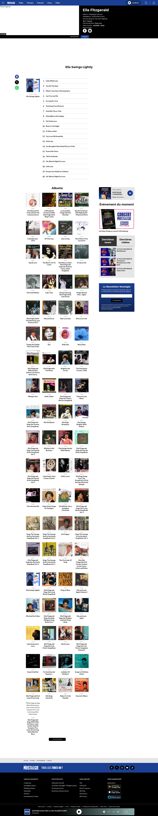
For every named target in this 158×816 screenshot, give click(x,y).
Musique (30, 3)
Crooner (96, 25)
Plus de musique (126, 811)
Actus (49, 3)
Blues (102, 25)
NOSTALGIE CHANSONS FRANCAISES (117, 193)
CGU (67, 806)
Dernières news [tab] (108, 241)
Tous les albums (57, 739)
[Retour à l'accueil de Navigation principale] (11, 3)
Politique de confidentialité (90, 806)
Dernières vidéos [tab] (125, 241)
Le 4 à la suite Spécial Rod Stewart (124, 250)
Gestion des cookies (114, 806)
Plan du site (41, 806)
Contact (49, 806)
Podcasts (40, 3)
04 (91, 14)
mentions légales (116, 307)
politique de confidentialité (107, 308)
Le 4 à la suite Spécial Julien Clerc (124, 269)
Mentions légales (58, 806)
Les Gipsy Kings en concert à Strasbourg (113, 231)
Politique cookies (75, 806)
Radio (21, 3)
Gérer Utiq (103, 806)
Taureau (89, 21)
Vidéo (57, 3)
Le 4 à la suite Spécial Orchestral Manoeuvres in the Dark (124, 262)
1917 (94, 14)
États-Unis (98, 23)
